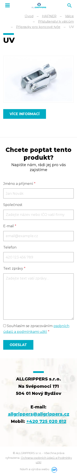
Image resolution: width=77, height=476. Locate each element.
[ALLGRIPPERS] (38, 5)
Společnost (12, 205)
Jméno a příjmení (19, 184)
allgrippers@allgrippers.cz (38, 414)
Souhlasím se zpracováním (36, 329)
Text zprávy (14, 268)
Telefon (9, 247)
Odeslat (18, 345)
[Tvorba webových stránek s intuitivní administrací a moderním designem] (53, 469)
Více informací (25, 114)
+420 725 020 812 (46, 421)
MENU (7, 5)
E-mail (9, 226)
